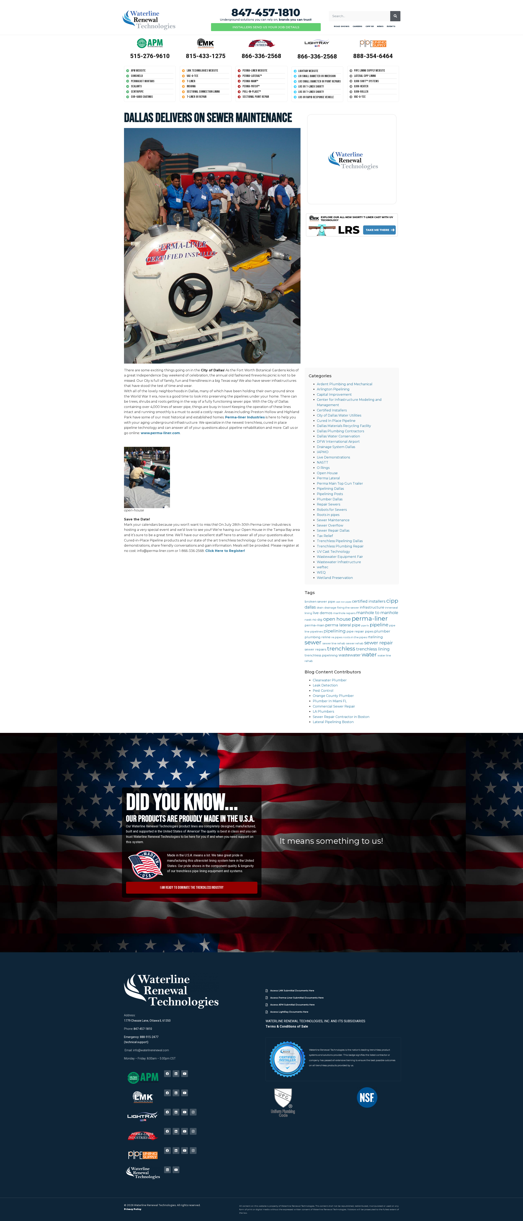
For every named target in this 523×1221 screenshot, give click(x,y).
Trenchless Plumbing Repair (340, 546)
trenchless (341, 648)
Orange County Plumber (333, 696)
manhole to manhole (377, 612)
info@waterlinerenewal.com (151, 1050)
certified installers (369, 601)
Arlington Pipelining (333, 389)
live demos (322, 613)
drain (320, 607)
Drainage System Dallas (336, 447)
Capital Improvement (334, 395)
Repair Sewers (328, 504)
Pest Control (323, 691)
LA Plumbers (323, 711)
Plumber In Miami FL (330, 701)
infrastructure (372, 607)
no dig (317, 619)
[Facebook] (167, 1073)
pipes (369, 631)
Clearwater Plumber (330, 680)
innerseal (391, 607)
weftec (322, 567)
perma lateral (338, 625)
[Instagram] (193, 1112)
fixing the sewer (348, 607)
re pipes (336, 637)
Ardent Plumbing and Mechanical (344, 384)
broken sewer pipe (320, 601)
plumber (382, 631)
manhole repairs (344, 613)
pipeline (379, 625)
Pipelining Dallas (330, 489)
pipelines (316, 631)
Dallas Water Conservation (338, 436)
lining (308, 613)
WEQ (321, 572)
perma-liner (370, 618)
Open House (327, 473)
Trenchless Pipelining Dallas (340, 541)
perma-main (314, 625)
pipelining (335, 631)
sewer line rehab (333, 643)
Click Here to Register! (225, 551)
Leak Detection (325, 685)
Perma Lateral (328, 478)
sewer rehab (354, 643)
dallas (310, 607)
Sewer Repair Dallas (333, 530)
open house (337, 619)
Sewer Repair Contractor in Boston (341, 717)
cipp (392, 601)
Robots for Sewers (332, 510)
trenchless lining (373, 649)
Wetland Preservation (335, 578)
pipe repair (355, 631)
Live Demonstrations (333, 457)
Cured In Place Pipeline (336, 421)
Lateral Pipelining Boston (333, 722)
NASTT (322, 462)
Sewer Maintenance (333, 520)
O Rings (323, 468)
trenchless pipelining (321, 655)
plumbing (313, 637)
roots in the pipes (355, 637)
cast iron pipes (343, 602)
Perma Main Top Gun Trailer (340, 483)
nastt (308, 619)
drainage (330, 607)
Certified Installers (332, 410)
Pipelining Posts (330, 494)
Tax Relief (325, 536)
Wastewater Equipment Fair (340, 557)
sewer (313, 642)
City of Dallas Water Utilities (339, 415)
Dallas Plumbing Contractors (340, 431)
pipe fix (365, 625)
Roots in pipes (328, 515)
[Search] (395, 16)
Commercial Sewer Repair (334, 706)
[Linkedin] (176, 1073)
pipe (356, 625)
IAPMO (323, 452)
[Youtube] (184, 1073)
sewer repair (378, 643)
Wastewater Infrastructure (339, 562)
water (369, 654)
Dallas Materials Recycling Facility (344, 426)
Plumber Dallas (329, 499)
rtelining (375, 637)
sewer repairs (315, 649)
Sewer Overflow (330, 525)
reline (326, 637)
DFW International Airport (338, 442)
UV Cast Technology (333, 552)
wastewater (350, 655)
